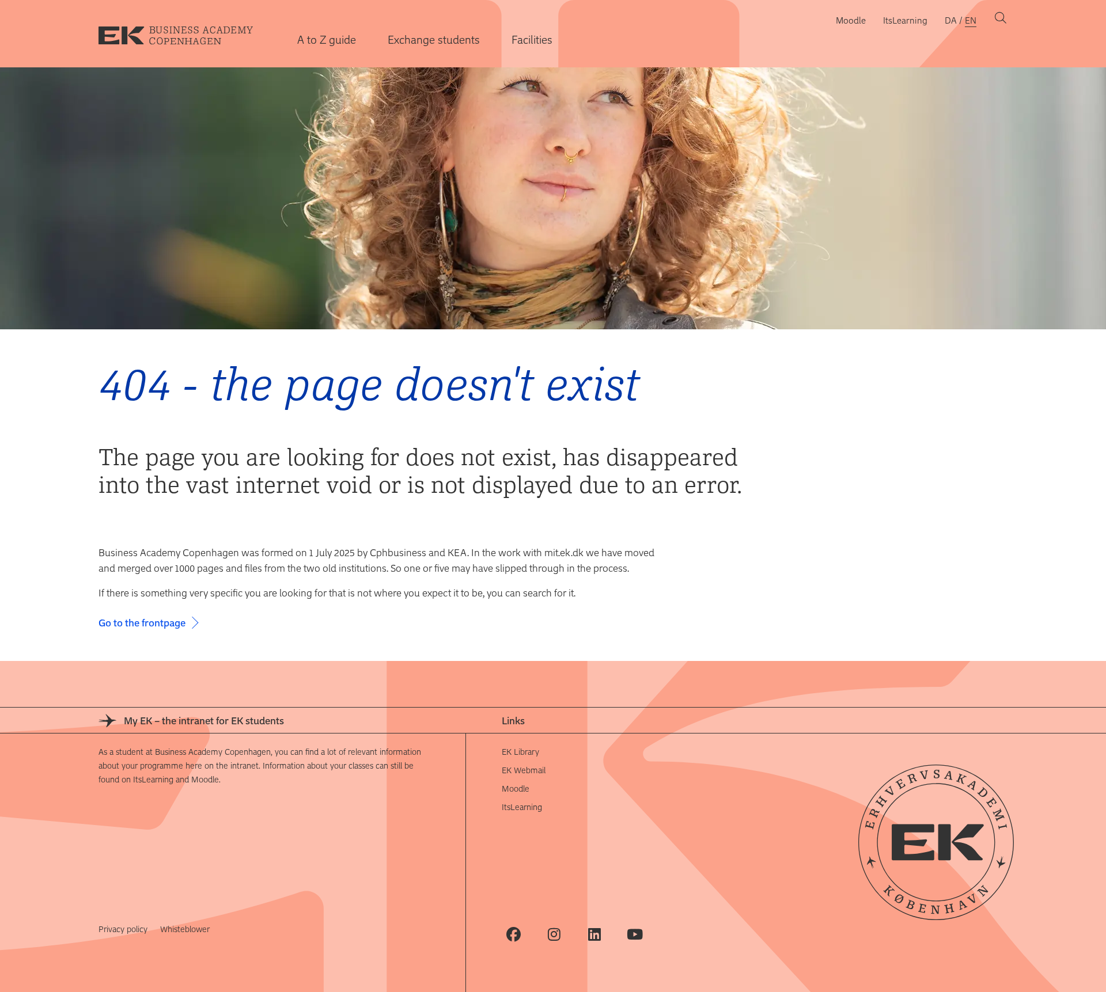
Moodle (851, 20)
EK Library (520, 751)
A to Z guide (326, 39)
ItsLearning (905, 20)
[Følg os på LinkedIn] (594, 934)
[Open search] (1000, 20)
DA (951, 20)
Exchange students (434, 39)
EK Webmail (524, 770)
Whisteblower (185, 928)
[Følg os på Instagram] (554, 934)
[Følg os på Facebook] (513, 934)
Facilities (532, 39)
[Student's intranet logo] (185, 34)
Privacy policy (123, 928)
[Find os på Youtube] (634, 934)
